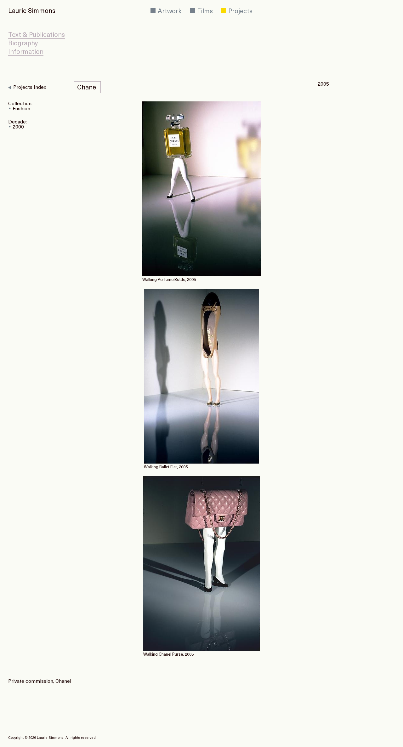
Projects (240, 12)
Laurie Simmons (31, 11)
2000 (18, 127)
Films (204, 12)
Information (25, 52)
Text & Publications (36, 35)
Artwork (169, 12)
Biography (23, 44)
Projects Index (29, 87)
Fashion (21, 108)
